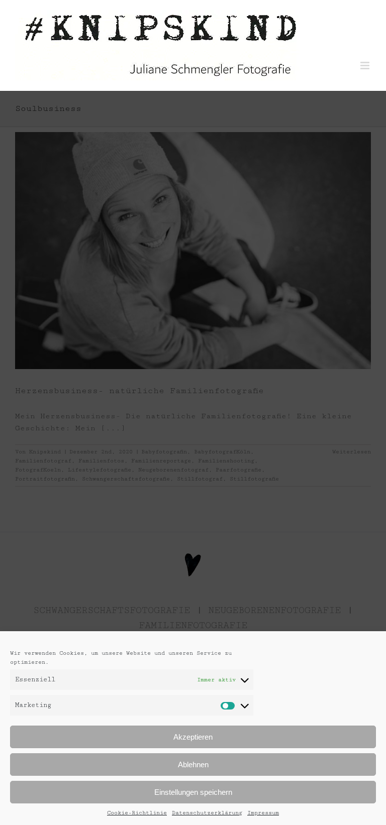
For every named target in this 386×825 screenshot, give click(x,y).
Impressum (263, 812)
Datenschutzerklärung (207, 812)
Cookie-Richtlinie (137, 812)
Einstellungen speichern (193, 792)
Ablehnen (193, 764)
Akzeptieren (193, 737)
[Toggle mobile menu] (365, 65)
